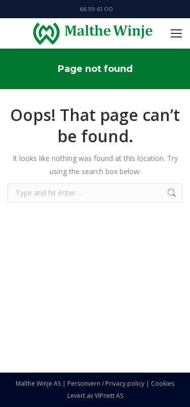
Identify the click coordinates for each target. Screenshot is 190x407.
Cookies (162, 383)
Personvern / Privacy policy (105, 383)
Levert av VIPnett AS (95, 395)
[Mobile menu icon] (176, 33)
